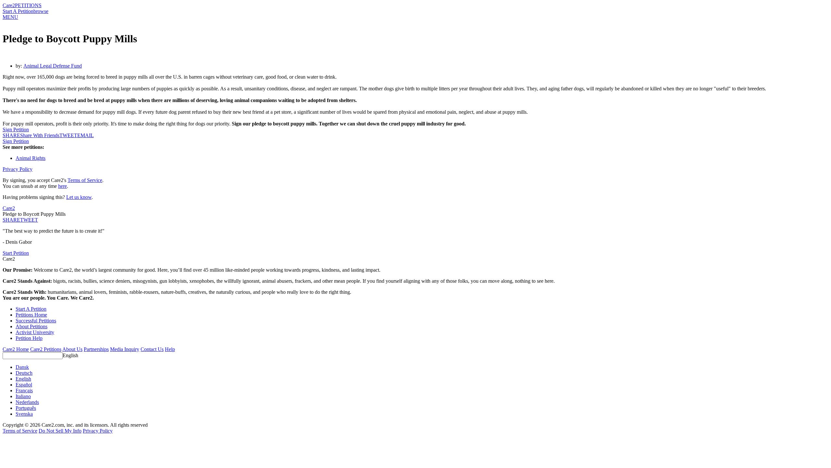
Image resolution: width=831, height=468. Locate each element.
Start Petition (16, 253)
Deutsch (24, 373)
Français (24, 390)
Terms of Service (85, 180)
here (62, 186)
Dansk (22, 367)
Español (24, 384)
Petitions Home (31, 315)
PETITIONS (28, 5)
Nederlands (27, 402)
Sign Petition (16, 129)
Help (170, 349)
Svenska (24, 414)
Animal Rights (30, 158)
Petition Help (29, 338)
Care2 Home (16, 349)
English (70, 355)
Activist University (35, 332)
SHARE (11, 220)
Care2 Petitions (45, 349)
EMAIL (85, 135)
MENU (10, 17)
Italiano (23, 396)
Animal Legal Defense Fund (52, 66)
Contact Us (152, 349)
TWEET (68, 135)
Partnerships (96, 349)
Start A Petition (18, 11)
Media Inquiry (124, 349)
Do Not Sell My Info (60, 431)
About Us (72, 349)
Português (26, 408)
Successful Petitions (36, 320)
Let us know (79, 197)
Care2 (9, 5)
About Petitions (31, 326)
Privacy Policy (17, 169)
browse (40, 11)
